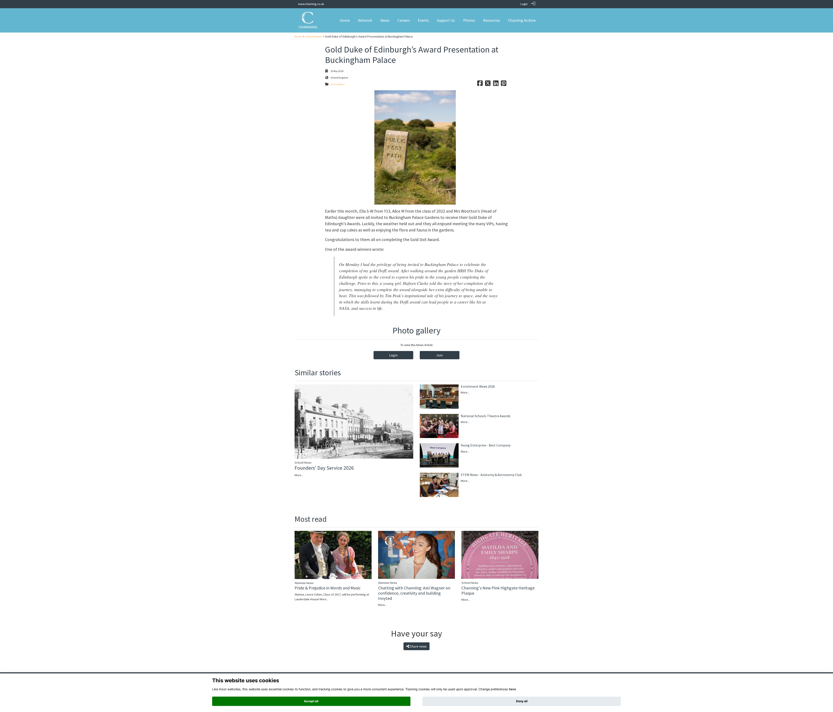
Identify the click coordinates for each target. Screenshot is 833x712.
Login (524, 4)
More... (299, 475)
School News (313, 36)
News (298, 36)
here (512, 689)
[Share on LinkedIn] (495, 84)
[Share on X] (487, 84)
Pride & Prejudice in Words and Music (328, 588)
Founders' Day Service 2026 (324, 467)
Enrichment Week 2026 (478, 386)
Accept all (311, 701)
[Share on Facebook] (480, 84)
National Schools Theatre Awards (485, 416)
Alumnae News (304, 583)
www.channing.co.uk (311, 4)
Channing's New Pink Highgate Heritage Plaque (498, 590)
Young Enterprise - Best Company (485, 445)
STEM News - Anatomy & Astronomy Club (491, 474)
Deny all (522, 701)
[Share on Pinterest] (503, 84)
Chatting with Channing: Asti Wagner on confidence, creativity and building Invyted (414, 593)
